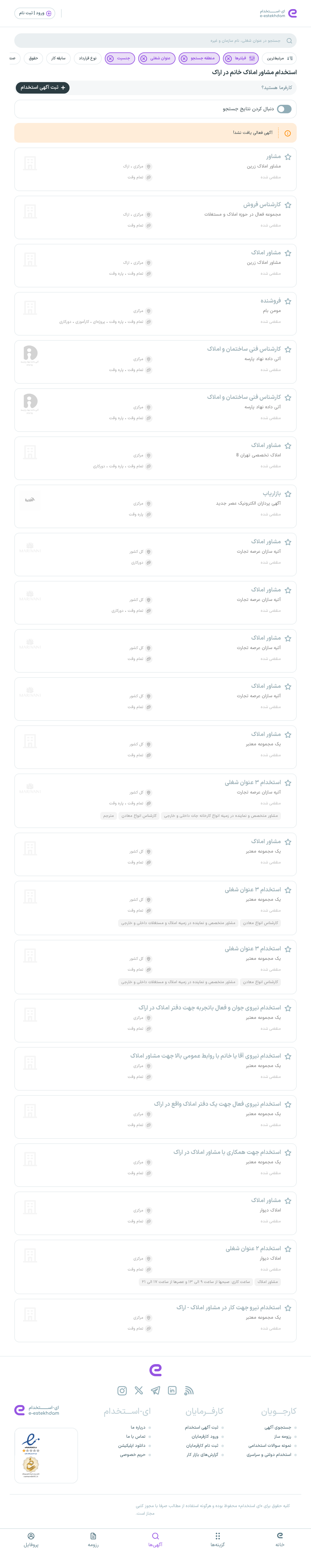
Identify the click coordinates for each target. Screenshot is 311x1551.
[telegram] (155, 1390)
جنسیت (123, 58)
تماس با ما (135, 1436)
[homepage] (155, 1370)
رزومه (93, 1545)
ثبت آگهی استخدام (40, 87)
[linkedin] (172, 1390)
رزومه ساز (282, 1436)
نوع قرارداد (88, 58)
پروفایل (31, 1545)
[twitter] (139, 1390)
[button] (279, 58)
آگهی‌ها (155, 1545)
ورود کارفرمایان (205, 1436)
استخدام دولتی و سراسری (269, 1455)
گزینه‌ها (217, 1545)
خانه (280, 1545)
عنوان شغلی (160, 58)
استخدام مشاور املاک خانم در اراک (254, 72)
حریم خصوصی (132, 1455)
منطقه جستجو (203, 58)
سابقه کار (58, 58)
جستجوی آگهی (278, 1427)
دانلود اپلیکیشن (131, 1446)
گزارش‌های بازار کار (202, 1455)
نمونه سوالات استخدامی (269, 1446)
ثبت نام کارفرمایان (202, 1446)
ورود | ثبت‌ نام (32, 13)
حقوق (33, 58)
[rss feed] (189, 1390)
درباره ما (138, 1427)
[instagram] (122, 1390)
